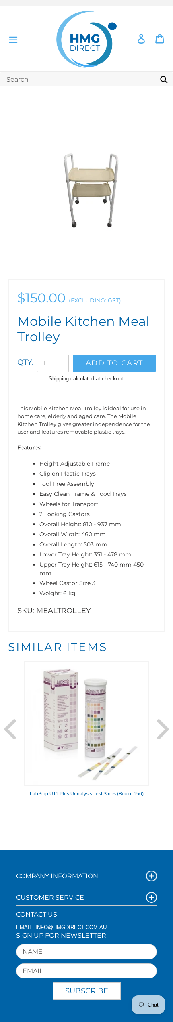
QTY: (25, 362)
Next (163, 729)
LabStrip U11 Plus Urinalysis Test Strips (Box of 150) (87, 794)
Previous (10, 729)
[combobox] (86, 79)
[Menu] (13, 39)
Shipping (59, 379)
